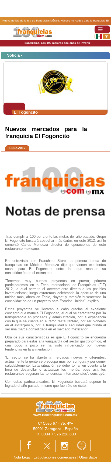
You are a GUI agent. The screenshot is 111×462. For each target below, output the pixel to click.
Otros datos (88, 457)
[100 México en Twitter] (47, 446)
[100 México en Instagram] (64, 446)
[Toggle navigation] (102, 29)
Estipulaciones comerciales (55, 457)
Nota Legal (22, 457)
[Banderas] (102, 36)
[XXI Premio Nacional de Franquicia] (82, 445)
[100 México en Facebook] (29, 445)
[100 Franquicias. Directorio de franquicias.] (32, 32)
